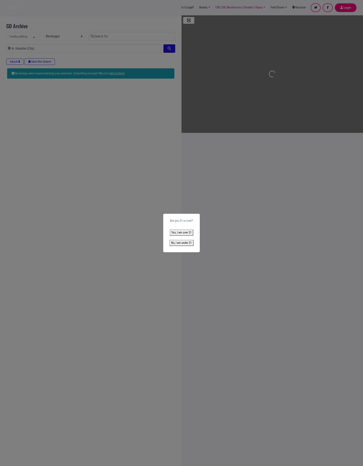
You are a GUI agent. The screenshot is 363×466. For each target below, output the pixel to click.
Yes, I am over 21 (181, 232)
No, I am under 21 (181, 243)
